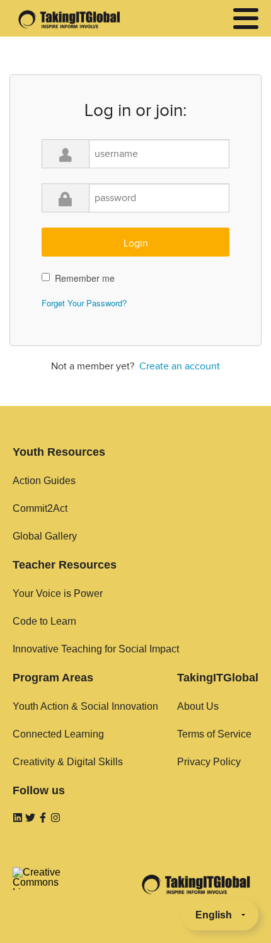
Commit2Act (40, 508)
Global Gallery (45, 536)
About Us (198, 706)
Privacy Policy (209, 761)
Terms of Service (214, 734)
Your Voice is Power (58, 593)
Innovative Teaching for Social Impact (96, 649)
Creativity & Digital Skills (68, 761)
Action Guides (44, 480)
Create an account (179, 366)
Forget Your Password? (84, 303)
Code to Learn (44, 621)
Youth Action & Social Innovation (85, 706)
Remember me (85, 278)
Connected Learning (58, 734)
